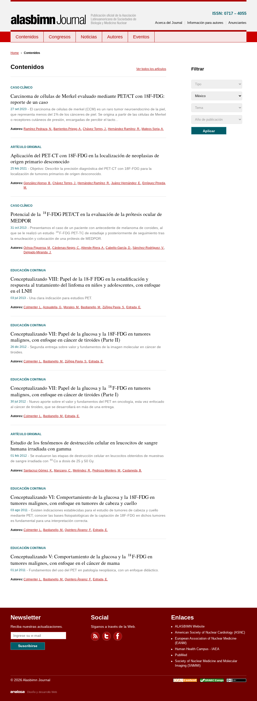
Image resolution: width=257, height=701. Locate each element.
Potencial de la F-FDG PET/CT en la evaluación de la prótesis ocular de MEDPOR (86, 217)
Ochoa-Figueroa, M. (37, 248)
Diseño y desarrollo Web (42, 691)
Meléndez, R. (82, 470)
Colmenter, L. (33, 307)
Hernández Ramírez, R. (124, 129)
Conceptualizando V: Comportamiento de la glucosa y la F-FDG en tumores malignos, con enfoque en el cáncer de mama (81, 559)
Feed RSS (95, 636)
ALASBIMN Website (190, 626)
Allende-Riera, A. (92, 248)
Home (15, 53)
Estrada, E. (133, 307)
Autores (115, 36)
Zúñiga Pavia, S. (113, 307)
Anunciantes (237, 23)
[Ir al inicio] (75, 29)
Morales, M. (71, 307)
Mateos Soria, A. (153, 129)
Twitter (106, 636)
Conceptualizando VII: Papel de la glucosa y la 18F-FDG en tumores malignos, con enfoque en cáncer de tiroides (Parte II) (81, 336)
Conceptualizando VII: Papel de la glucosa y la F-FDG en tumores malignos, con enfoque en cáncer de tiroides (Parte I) (81, 391)
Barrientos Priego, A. (67, 129)
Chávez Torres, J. (94, 129)
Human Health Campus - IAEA (197, 649)
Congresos (60, 36)
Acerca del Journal (168, 23)
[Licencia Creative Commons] (236, 681)
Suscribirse (27, 646)
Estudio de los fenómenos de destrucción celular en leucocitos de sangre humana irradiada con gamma (84, 445)
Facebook (117, 636)
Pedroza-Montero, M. (106, 470)
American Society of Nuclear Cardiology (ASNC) (210, 632)
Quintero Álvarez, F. (78, 530)
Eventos (141, 36)
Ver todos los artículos (151, 69)
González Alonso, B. (37, 183)
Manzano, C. (62, 470)
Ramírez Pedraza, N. (38, 129)
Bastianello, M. (91, 307)
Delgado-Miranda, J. (37, 252)
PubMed (181, 655)
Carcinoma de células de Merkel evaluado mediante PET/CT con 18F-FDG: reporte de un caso (88, 99)
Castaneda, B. (132, 470)
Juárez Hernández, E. (126, 183)
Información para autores (205, 23)
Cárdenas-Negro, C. (66, 248)
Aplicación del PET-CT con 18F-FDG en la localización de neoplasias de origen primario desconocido (85, 158)
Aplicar (209, 131)
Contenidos (27, 36)
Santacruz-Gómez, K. (38, 470)
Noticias (89, 36)
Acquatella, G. (52, 307)
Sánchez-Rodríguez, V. (148, 248)
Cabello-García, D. (118, 248)
